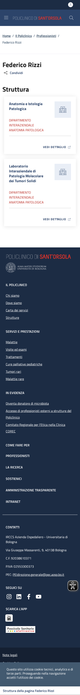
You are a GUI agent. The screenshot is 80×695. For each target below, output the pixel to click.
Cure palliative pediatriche (24, 364)
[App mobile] (9, 617)
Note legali (9, 654)
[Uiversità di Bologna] (40, 268)
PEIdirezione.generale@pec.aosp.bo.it (38, 574)
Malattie (11, 342)
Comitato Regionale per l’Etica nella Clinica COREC (35, 428)
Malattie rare (15, 378)
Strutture (12, 317)
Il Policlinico (23, 35)
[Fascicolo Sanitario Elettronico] (20, 629)
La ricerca (14, 467)
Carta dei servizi (17, 310)
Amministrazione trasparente (31, 490)
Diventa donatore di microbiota (27, 403)
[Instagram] (9, 596)
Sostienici (14, 478)
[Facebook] (28, 596)
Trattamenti (14, 356)
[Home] (41, 17)
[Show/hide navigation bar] (6, 17)
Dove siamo (14, 302)
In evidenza (15, 392)
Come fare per (18, 445)
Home (6, 35)
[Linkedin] (19, 596)
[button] (71, 17)
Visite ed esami (16, 349)
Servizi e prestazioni (23, 331)
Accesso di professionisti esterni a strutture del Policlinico (38, 414)
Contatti (13, 527)
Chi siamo (12, 295)
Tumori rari (13, 371)
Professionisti (46, 35)
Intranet (13, 501)
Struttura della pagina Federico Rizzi (28, 690)
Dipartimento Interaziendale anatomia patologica (26, 125)
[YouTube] (38, 596)
